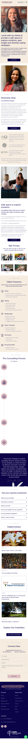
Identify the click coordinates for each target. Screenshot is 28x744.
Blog (16, 709)
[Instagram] (2, 726)
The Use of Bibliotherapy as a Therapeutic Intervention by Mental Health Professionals (13, 597)
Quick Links (18, 692)
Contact (17, 711)
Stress (2, 695)
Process (17, 703)
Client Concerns (19, 701)
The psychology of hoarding (9, 573)
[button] (14, 19)
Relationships (4, 701)
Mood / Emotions (5, 703)
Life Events (3, 706)
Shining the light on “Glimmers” (10, 621)
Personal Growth (5, 709)
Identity (3, 698)
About (16, 695)
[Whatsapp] (5, 726)
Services (3, 692)
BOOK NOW (14, 676)
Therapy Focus (18, 698)
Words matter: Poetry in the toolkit (11, 550)
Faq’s (16, 706)
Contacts (3, 716)
